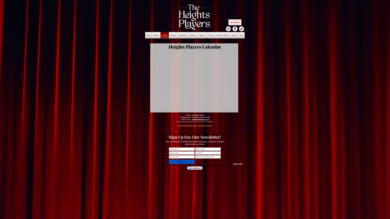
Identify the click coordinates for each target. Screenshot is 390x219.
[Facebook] (234, 28)
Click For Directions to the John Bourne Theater (195, 126)
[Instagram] (228, 28)
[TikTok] (241, 28)
